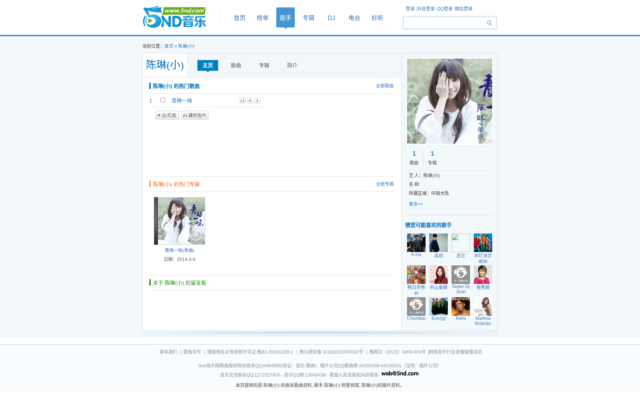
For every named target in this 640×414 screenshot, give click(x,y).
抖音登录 (426, 8)
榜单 (263, 18)
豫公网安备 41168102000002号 (331, 352)
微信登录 (464, 8)
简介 (292, 65)
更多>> (416, 204)
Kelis (461, 318)
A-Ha (416, 254)
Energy (438, 318)
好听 (377, 18)
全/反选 (167, 115)
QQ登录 (445, 8)
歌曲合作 (192, 352)
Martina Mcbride (483, 321)
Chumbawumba (423, 318)
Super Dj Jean (461, 289)
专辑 (308, 18)
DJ (331, 18)
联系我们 (168, 352)
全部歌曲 (385, 86)
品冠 (438, 255)
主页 (208, 65)
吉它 (460, 255)
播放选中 (195, 115)
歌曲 (236, 65)
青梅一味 (181, 100)
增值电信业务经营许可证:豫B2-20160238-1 (250, 352)
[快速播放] (195, 234)
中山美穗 (438, 287)
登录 (410, 8)
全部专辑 (385, 184)
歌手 (285, 18)
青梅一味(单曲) (179, 250)
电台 (354, 18)
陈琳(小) (186, 46)
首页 (179, 17)
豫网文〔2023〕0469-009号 (397, 352)
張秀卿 (483, 287)
